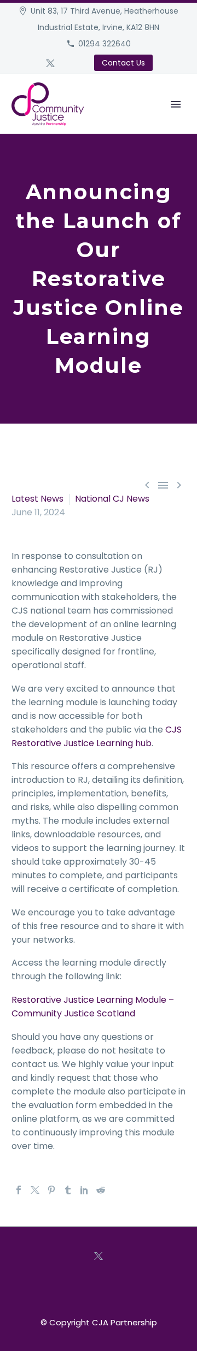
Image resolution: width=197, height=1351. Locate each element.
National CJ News (112, 498)
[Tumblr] (67, 1190)
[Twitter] (50, 63)
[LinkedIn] (84, 1190)
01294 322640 (104, 43)
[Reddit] (100, 1190)
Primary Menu (176, 104)
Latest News (37, 498)
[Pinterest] (51, 1190)
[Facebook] (18, 1190)
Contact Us (123, 62)
